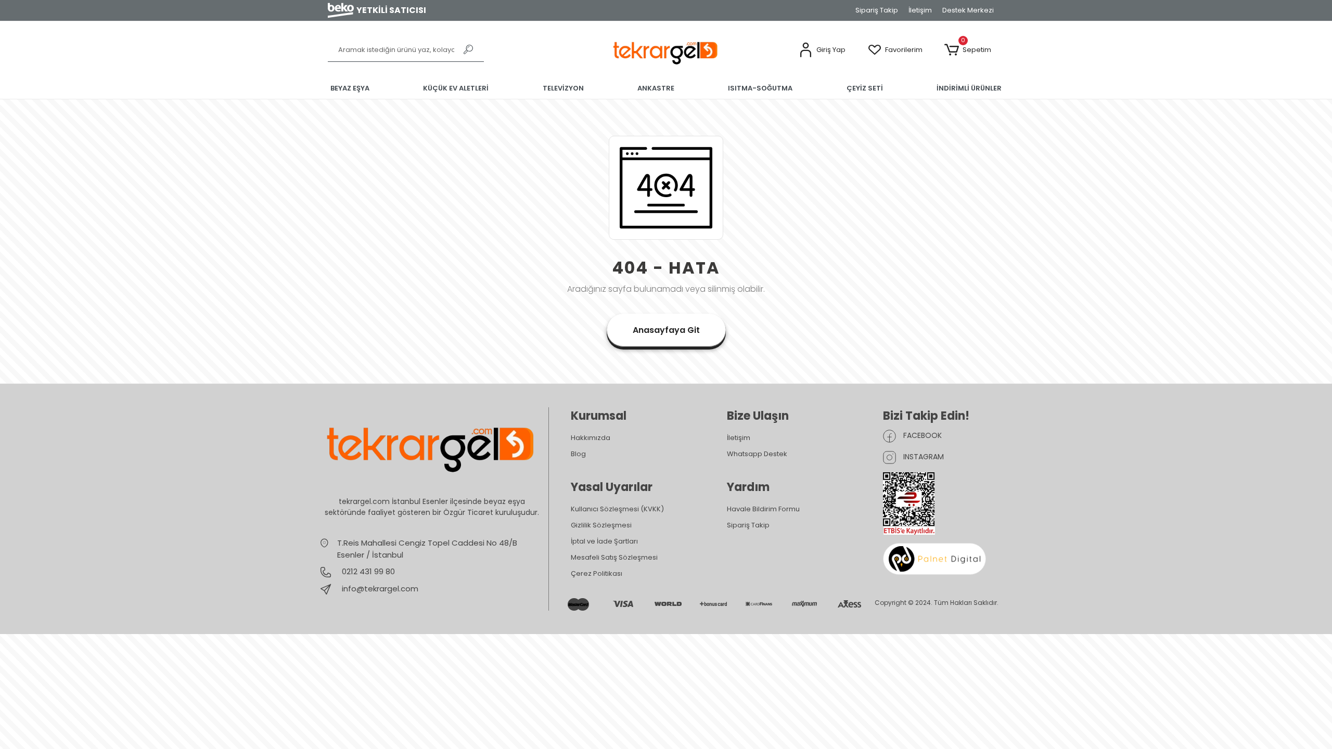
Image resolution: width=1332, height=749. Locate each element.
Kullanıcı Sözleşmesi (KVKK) (617, 509)
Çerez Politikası (596, 573)
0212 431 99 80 (367, 571)
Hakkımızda (590, 438)
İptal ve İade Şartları (604, 541)
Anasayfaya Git (666, 330)
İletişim (920, 10)
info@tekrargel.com (380, 588)
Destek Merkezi (968, 10)
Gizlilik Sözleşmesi (601, 525)
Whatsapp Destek (757, 454)
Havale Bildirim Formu (763, 509)
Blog (578, 454)
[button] (822, 50)
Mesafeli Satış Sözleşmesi (614, 557)
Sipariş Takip (876, 10)
